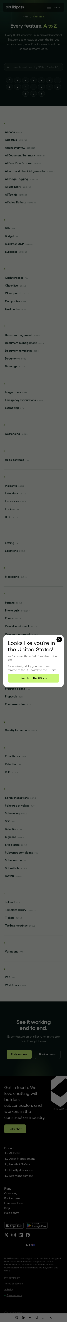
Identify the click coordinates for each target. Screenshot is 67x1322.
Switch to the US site (33, 678)
